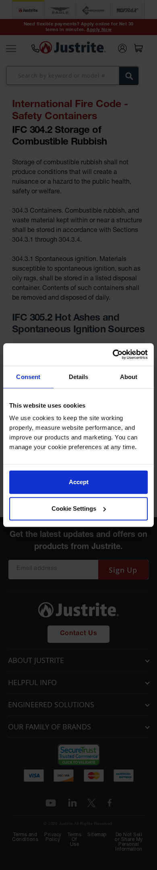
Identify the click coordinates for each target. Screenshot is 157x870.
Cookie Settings (74, 508)
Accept (79, 481)
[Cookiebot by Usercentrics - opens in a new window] (113, 354)
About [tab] (129, 376)
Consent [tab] (28, 376)
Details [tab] (79, 376)
